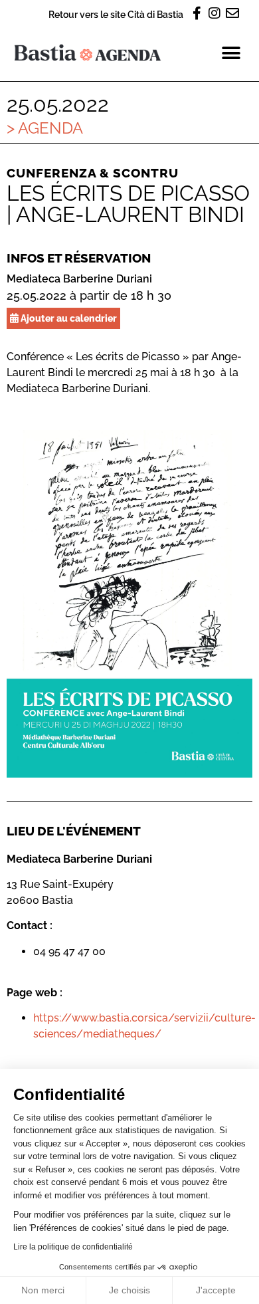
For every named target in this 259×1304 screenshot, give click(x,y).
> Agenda (45, 128)
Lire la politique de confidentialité (73, 1246)
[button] (231, 53)
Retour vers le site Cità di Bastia (115, 14)
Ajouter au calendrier (68, 318)
